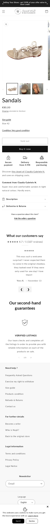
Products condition (14, 394)
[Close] (47, 506)
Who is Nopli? (12, 430)
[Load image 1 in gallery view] (12, 88)
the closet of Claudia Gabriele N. (28, 171)
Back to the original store (17, 436)
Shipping (5, 111)
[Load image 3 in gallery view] (37, 88)
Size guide (6, 119)
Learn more (33, 516)
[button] (3, 11)
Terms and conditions (15, 453)
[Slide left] (3, 89)
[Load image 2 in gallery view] (25, 88)
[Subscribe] (41, 483)
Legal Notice (11, 466)
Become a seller (13, 424)
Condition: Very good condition (16, 130)
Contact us (10, 406)
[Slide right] (47, 89)
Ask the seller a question (25, 218)
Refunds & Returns (14, 400)
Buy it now (25, 149)
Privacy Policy (12, 460)
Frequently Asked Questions (18, 375)
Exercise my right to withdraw (19, 381)
